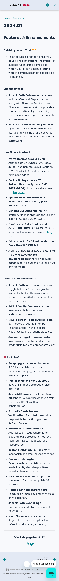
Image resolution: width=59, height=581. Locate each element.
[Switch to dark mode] (48, 5)
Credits (39, 574)
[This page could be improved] (32, 544)
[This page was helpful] (27, 544)
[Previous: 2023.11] (4, 559)
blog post (19, 192)
